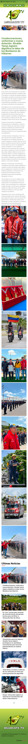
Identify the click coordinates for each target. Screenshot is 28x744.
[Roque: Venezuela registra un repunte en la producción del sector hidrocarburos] (14, 684)
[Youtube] (17, 5)
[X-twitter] (14, 5)
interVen (24, 740)
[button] (26, 1)
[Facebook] (8, 5)
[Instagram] (5, 5)
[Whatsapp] (23, 5)
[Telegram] (20, 5)
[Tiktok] (11, 5)
